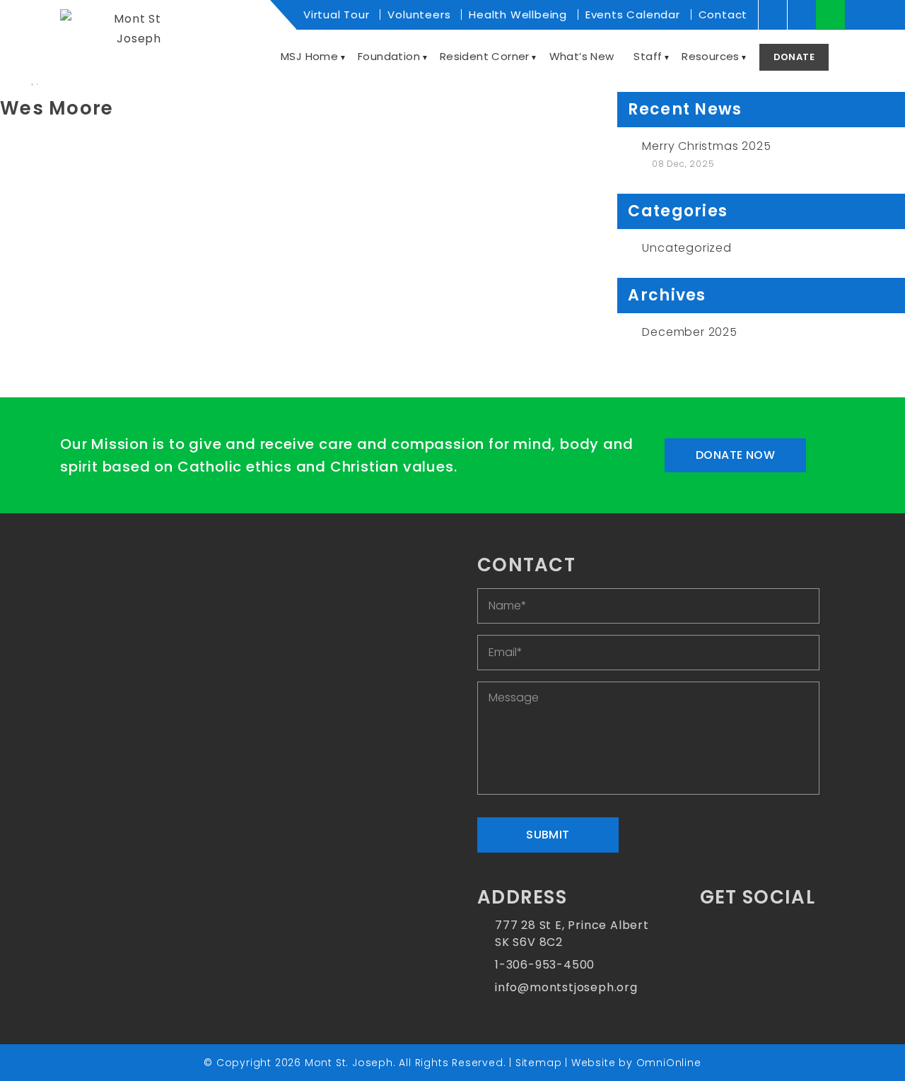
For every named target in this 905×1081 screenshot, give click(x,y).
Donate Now (736, 455)
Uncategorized (686, 248)
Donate (793, 57)
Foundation (389, 56)
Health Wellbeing (518, 14)
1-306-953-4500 (545, 965)
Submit (548, 834)
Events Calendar (632, 14)
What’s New (581, 56)
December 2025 (689, 332)
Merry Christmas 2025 (706, 146)
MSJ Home (309, 56)
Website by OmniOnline (636, 1063)
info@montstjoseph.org (566, 987)
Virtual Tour (336, 14)
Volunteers (418, 14)
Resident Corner (485, 56)
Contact (723, 14)
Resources (711, 56)
